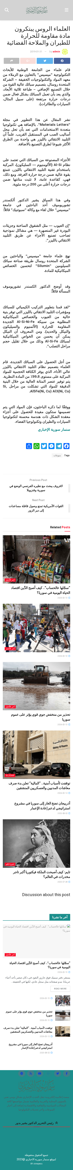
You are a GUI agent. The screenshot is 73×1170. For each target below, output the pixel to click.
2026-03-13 (62, 598)
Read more (60, 989)
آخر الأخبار (10, 580)
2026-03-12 (62, 793)
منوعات (57, 455)
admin (56, 51)
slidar (10, 775)
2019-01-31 (36, 51)
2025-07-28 (62, 882)
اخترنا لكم (10, 864)
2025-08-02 (62, 813)
